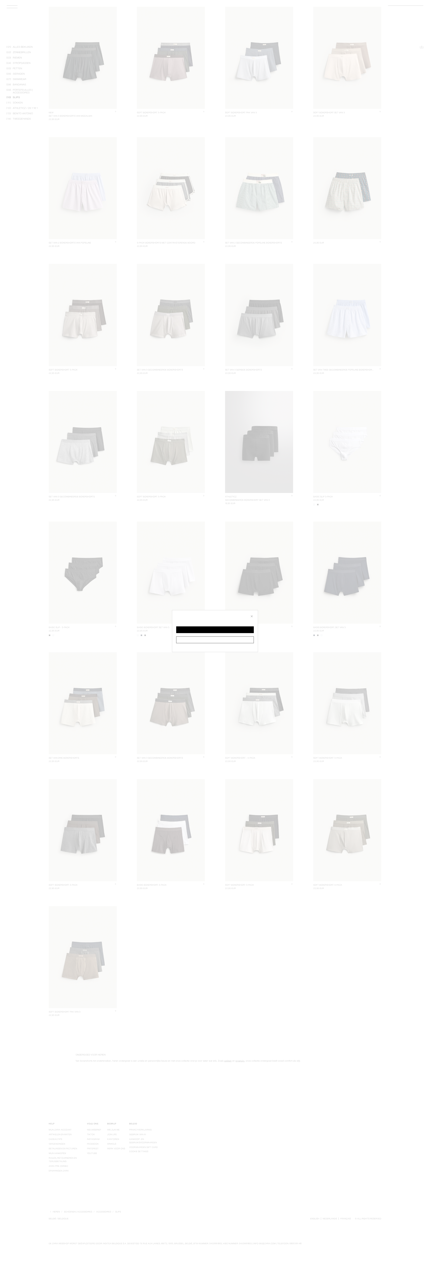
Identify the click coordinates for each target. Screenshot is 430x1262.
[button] (215, 629)
